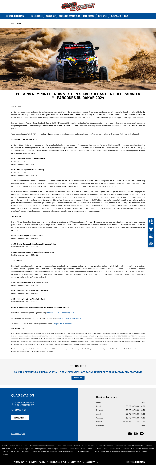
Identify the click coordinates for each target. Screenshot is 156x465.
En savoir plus (78, 378)
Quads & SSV (51, 16)
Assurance (90, 462)
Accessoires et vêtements (69, 16)
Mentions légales (18, 433)
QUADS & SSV (19, 462)
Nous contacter (20, 417)
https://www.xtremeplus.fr (70, 318)
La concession (36, 16)
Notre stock (102, 16)
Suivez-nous (76, 462)
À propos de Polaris (37, 462)
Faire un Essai (88, 16)
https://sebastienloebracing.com (60, 312)
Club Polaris (116, 16)
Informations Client (58, 462)
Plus (126, 16)
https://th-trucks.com (63, 323)
